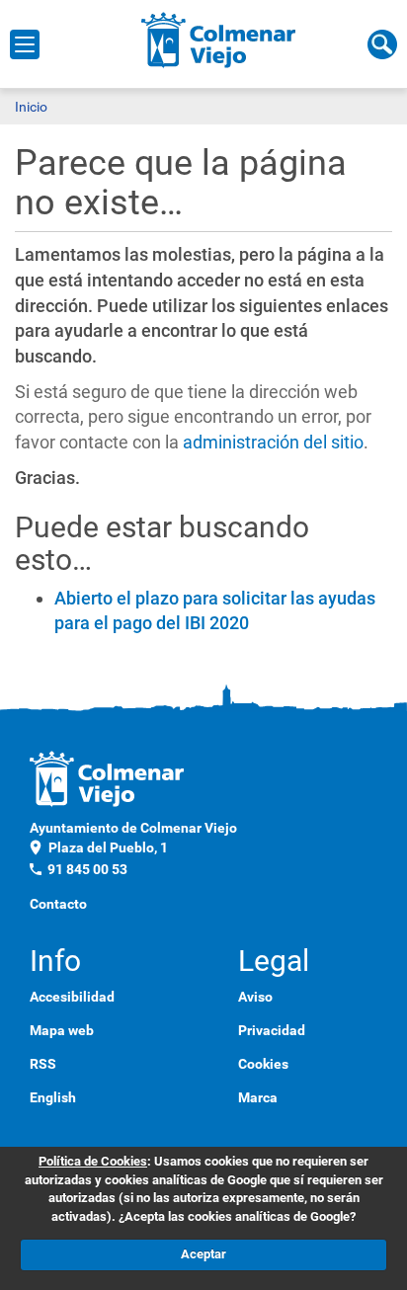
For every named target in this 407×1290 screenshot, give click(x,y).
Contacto (58, 904)
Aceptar (203, 1254)
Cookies (263, 1064)
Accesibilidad (72, 997)
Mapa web (62, 1030)
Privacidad (271, 1030)
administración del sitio (273, 442)
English (53, 1097)
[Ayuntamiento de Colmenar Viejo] (218, 39)
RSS (43, 1064)
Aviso (255, 997)
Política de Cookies (93, 1161)
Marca (258, 1097)
